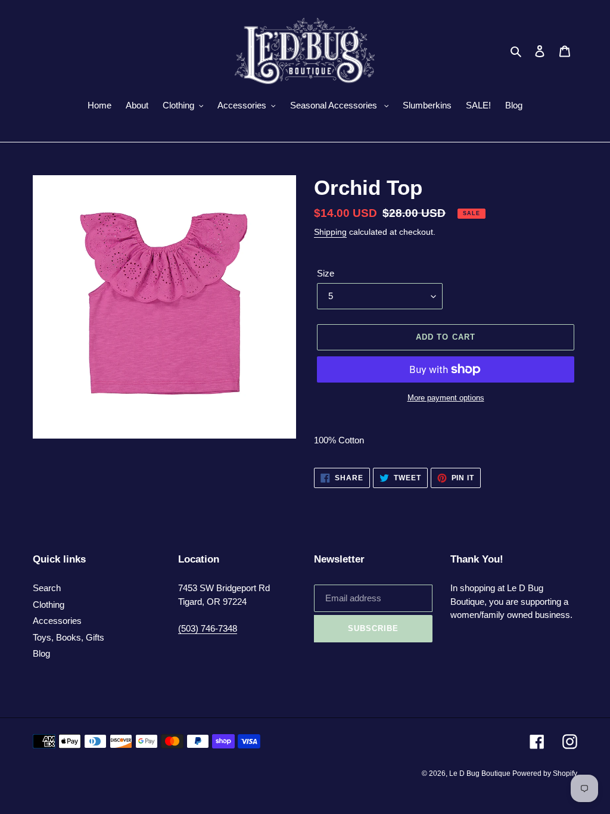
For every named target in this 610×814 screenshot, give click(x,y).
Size (325, 273)
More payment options (445, 397)
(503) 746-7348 (207, 628)
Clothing (48, 604)
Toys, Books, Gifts (68, 637)
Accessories (57, 621)
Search (47, 588)
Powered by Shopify (544, 773)
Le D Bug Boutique (480, 773)
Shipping (330, 232)
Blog (41, 653)
